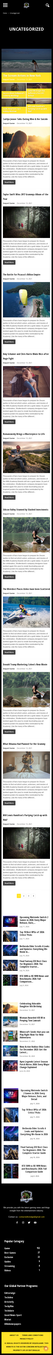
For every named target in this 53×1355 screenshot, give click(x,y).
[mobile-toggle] (5, 5)
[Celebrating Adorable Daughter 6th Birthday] (10, 1007)
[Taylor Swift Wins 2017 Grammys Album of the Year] (26, 222)
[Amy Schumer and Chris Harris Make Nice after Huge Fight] (26, 382)
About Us (14, 1335)
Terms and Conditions (32, 1335)
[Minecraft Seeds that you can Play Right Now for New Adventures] (10, 1036)
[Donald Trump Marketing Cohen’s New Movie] (26, 689)
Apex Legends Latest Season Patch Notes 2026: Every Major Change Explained (34, 1064)
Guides (7, 1261)
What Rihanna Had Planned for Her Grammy (24, 744)
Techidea (8, 1297)
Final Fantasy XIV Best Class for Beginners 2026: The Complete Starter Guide (34, 1150)
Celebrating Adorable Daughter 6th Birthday (31, 1005)
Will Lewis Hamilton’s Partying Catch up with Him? (37, 109)
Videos (7, 1270)
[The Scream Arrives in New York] (26, 65)
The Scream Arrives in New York (22, 76)
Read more (9, 182)
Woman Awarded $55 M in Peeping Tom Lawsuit (32, 1019)
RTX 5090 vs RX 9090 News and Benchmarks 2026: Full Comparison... (34, 978)
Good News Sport (13, 1315)
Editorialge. (34, 1350)
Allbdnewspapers (12, 1324)
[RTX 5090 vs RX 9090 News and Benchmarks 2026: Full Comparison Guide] (10, 980)
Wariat (7, 1319)
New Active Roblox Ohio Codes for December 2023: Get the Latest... (35, 1049)
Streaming (9, 1266)
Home (5, 13)
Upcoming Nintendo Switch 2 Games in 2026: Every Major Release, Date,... (34, 920)
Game (7, 1248)
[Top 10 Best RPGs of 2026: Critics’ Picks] (10, 936)
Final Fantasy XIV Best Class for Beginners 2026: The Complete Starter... (33, 963)
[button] (47, 5)
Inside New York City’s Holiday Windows (12, 110)
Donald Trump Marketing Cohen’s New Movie (25, 664)
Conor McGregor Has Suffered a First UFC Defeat (36, 93)
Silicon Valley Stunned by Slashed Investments (25, 509)
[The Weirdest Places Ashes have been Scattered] (26, 612)
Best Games (10, 1252)
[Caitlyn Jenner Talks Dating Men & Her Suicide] (26, 142)
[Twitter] (30, 1223)
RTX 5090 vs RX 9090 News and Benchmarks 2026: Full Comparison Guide (34, 1168)
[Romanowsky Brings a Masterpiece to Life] (26, 457)
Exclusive (8, 1257)
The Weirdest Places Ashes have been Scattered (26, 589)
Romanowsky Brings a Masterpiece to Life (24, 434)
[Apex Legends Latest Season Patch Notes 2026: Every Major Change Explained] (10, 1065)
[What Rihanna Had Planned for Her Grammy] (26, 765)
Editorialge (9, 1293)
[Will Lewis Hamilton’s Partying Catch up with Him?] (26, 843)
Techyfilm (9, 1306)
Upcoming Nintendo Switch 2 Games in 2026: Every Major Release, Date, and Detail (34, 1095)
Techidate (9, 1310)
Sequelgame (37, 1343)
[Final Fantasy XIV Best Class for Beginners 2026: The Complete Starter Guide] (10, 965)
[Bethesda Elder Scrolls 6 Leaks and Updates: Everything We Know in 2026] (10, 950)
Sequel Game (9, 79)
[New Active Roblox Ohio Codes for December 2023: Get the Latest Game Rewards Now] (10, 1050)
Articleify (9, 1301)
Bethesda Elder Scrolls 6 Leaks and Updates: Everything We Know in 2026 (34, 1131)
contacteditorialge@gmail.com (32, 1217)
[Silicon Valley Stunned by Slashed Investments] (26, 534)
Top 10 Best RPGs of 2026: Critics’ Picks (32, 933)
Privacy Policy (26, 1339)
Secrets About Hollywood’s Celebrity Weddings (14, 94)
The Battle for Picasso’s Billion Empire (21, 274)
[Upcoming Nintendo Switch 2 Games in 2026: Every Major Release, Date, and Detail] (10, 921)
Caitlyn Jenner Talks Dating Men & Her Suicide (25, 119)
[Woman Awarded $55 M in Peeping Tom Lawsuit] (10, 1021)
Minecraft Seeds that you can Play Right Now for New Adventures (34, 1034)
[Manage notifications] (46, 1348)
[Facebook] (18, 1223)
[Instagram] (24, 1223)
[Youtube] (35, 1223)
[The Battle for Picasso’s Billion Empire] (26, 299)
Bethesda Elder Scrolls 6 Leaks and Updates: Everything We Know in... (34, 949)
